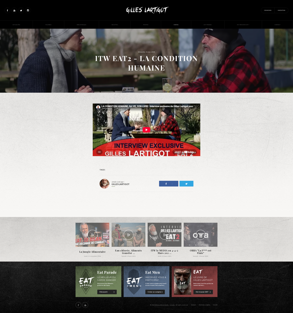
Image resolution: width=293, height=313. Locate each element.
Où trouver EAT (202, 292)
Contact (193, 304)
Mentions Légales (204, 304)
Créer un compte (154, 292)
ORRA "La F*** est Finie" (200, 251)
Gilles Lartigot (146, 10)
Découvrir (104, 292)
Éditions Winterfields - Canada (165, 305)
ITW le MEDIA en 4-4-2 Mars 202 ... (164, 251)
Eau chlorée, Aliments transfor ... (128, 251)
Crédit (215, 304)
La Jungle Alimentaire (92, 251)
